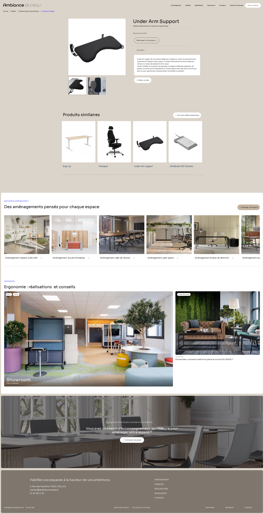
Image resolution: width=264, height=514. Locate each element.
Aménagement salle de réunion (115, 257)
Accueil (5, 11)
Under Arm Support (143, 166)
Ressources (211, 5)
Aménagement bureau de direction (212, 257)
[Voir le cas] (41, 258)
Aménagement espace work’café (21, 257)
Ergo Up (67, 166)
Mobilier (188, 5)
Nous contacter (253, 5)
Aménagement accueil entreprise (69, 257)
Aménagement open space (160, 257)
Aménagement (176, 5)
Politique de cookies (141, 508)
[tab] (140, 50)
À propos (222, 5)
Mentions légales (121, 508)
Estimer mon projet (236, 5)
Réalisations (199, 5)
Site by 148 (30, 508)
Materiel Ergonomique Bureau (29, 11)
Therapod (103, 166)
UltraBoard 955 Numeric (181, 166)
